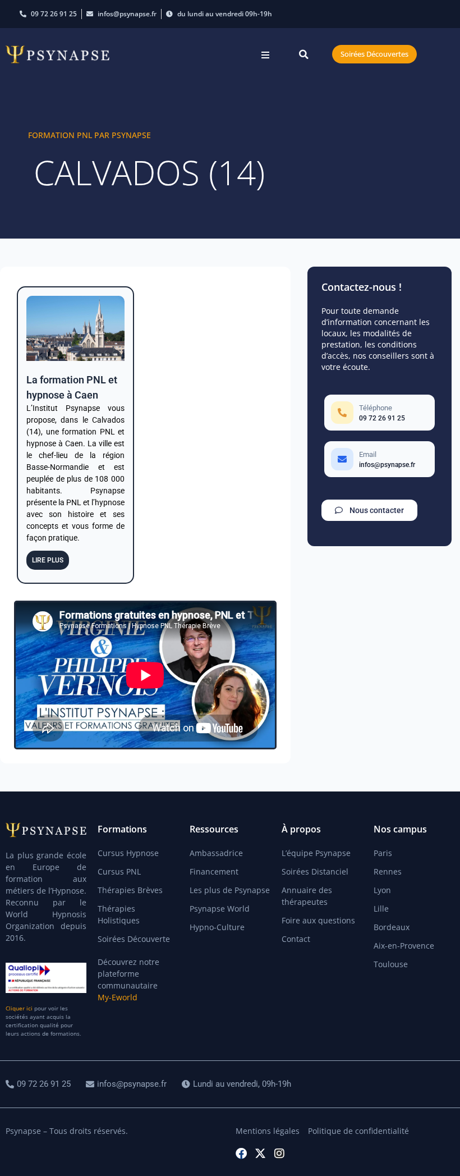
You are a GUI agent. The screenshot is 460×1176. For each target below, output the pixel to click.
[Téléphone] (379, 413)
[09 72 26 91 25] (39, 1084)
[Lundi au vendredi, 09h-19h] (238, 1084)
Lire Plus (47, 560)
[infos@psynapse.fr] (127, 1084)
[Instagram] (279, 1153)
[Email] (379, 459)
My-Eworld (117, 997)
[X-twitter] (260, 1153)
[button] (265, 55)
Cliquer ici (19, 1008)
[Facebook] (241, 1153)
